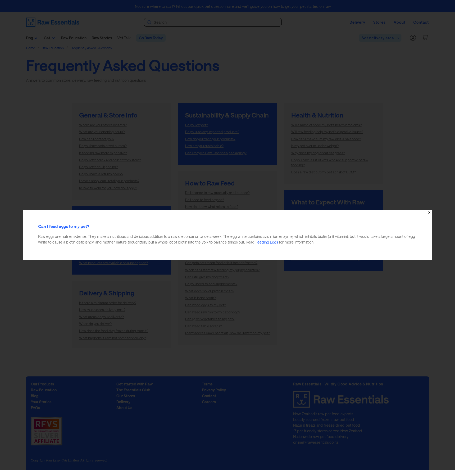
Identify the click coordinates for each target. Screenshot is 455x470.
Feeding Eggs (266, 242)
